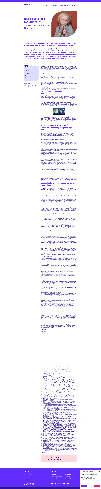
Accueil (25, 31)
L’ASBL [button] (47, 5)
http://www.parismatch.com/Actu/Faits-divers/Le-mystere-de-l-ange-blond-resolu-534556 (57, 346)
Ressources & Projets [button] (64, 5)
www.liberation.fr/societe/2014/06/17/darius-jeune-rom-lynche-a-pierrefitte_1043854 (62, 410)
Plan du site (54, 480)
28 (43, 251)
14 (62, 165)
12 (59, 150)
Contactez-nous (63, 0)
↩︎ (47, 336)
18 (63, 200)
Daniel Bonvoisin (30, 73)
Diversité (28, 76)
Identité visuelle (54, 478)
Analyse (27, 70)
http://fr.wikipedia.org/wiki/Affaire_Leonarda (62, 412)
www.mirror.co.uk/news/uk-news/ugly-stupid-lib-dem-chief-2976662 (53, 390)
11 (66, 143)
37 (59, 287)
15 (70, 169)
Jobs (57, 0)
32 (68, 265)
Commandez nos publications (57, 476)
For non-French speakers (73, 0)
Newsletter (54, 474)
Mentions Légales (68, 474)
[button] (99, 471)
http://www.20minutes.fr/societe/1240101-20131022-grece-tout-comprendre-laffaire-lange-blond (60, 335)
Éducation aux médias (33, 76)
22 (68, 222)
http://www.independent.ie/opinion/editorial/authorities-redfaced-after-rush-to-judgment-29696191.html (59, 444)
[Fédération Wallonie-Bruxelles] (29, 484)
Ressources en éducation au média (33, 31)
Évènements (74, 5)
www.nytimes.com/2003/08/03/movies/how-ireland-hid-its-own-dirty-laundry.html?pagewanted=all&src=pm (60, 431)
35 (61, 283)
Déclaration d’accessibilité (69, 476)
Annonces (52, 0)
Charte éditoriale (68, 478)
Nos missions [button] (54, 5)
